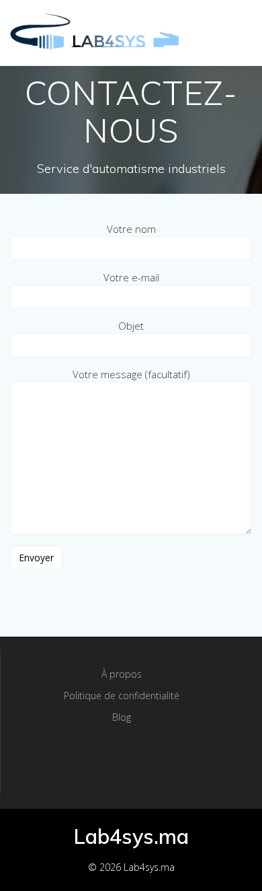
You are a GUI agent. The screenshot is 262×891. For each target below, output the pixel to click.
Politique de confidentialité (121, 695)
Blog (121, 717)
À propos (121, 674)
